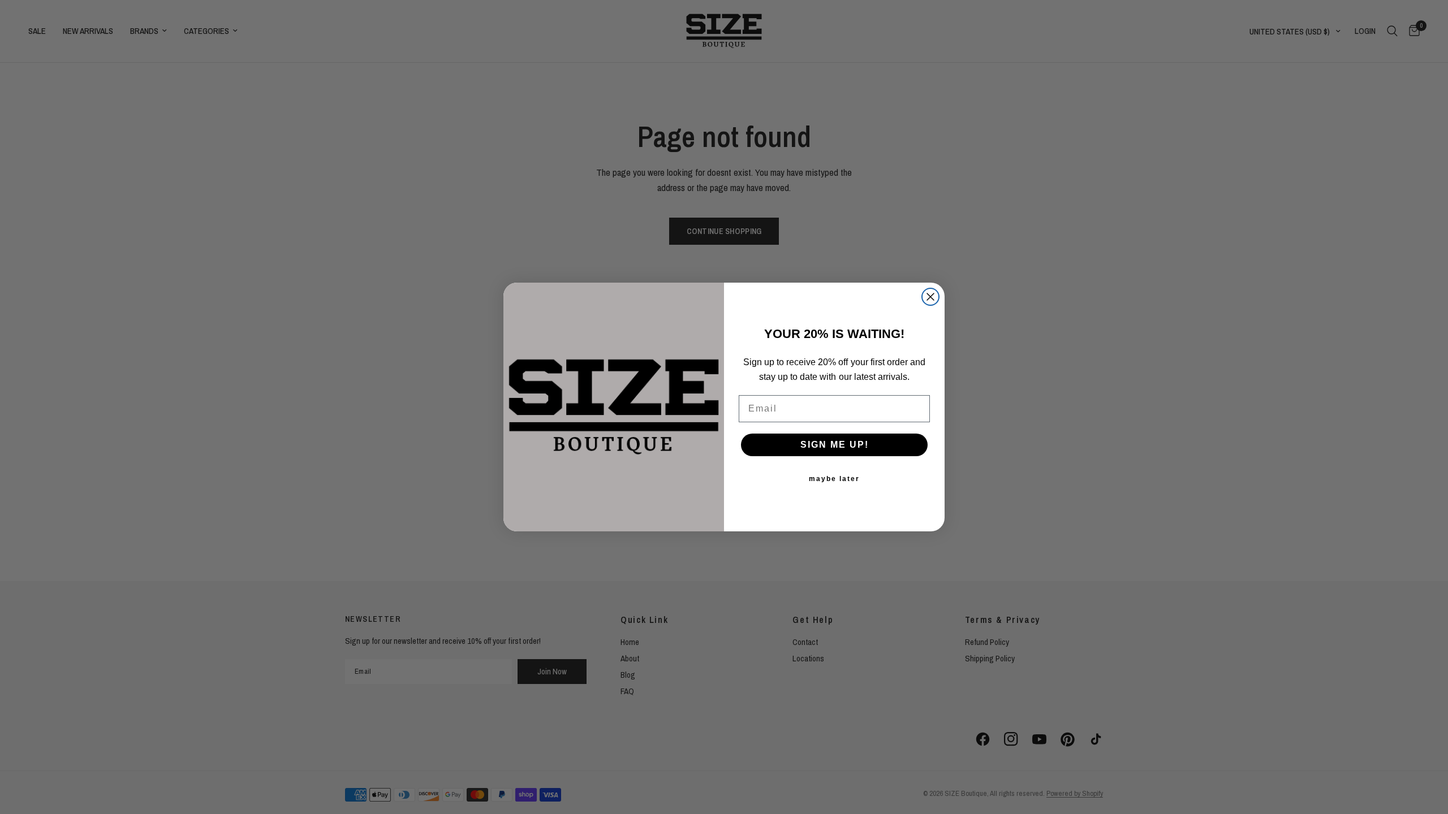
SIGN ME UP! (834, 444)
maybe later (834, 479)
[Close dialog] (930, 296)
